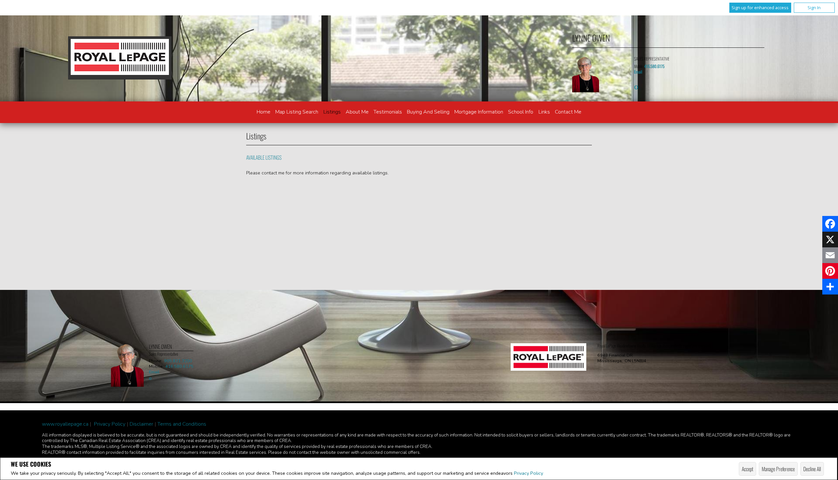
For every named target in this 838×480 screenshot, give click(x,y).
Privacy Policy (528, 473)
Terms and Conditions (181, 424)
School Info (520, 112)
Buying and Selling (428, 112)
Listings (332, 112)
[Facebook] (830, 224)
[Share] (830, 286)
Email (638, 72)
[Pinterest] (830, 271)
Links (544, 112)
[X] (830, 239)
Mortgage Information (478, 112)
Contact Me (568, 112)
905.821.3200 (178, 361)
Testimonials (387, 112)
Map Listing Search (296, 112)
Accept (747, 469)
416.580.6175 (654, 66)
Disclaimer (141, 424)
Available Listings (264, 157)
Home (263, 112)
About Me (357, 112)
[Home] (120, 58)
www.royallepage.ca (65, 424)
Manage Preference (778, 469)
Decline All (812, 469)
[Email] (830, 255)
